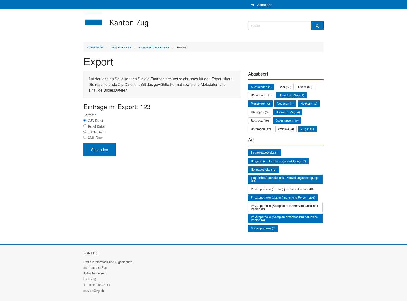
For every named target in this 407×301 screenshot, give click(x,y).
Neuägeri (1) (285, 103)
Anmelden (264, 4)
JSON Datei (96, 132)
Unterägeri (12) (261, 129)
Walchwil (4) (286, 129)
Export (182, 47)
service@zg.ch (93, 290)
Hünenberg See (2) (291, 95)
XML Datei (95, 137)
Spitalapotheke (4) (263, 228)
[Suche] (317, 25)
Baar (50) (285, 86)
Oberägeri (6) (260, 112)
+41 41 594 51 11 (98, 284)
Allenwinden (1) (261, 86)
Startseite (95, 47)
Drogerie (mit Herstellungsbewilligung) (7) (278, 161)
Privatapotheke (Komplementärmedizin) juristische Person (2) (284, 207)
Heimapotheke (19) (263, 169)
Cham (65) (305, 86)
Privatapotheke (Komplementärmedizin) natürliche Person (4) (284, 218)
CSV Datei (95, 120)
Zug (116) (307, 129)
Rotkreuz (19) (260, 120)
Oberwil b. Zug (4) (288, 112)
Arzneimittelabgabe (154, 47)
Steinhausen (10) (287, 120)
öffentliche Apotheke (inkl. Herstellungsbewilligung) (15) (285, 179)
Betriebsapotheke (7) (265, 152)
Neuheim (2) (309, 103)
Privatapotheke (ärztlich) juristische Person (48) (282, 189)
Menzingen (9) (260, 103)
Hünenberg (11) (261, 95)
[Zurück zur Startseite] (144, 25)
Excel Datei (96, 126)
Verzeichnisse (120, 47)
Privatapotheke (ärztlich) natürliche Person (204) (283, 197)
